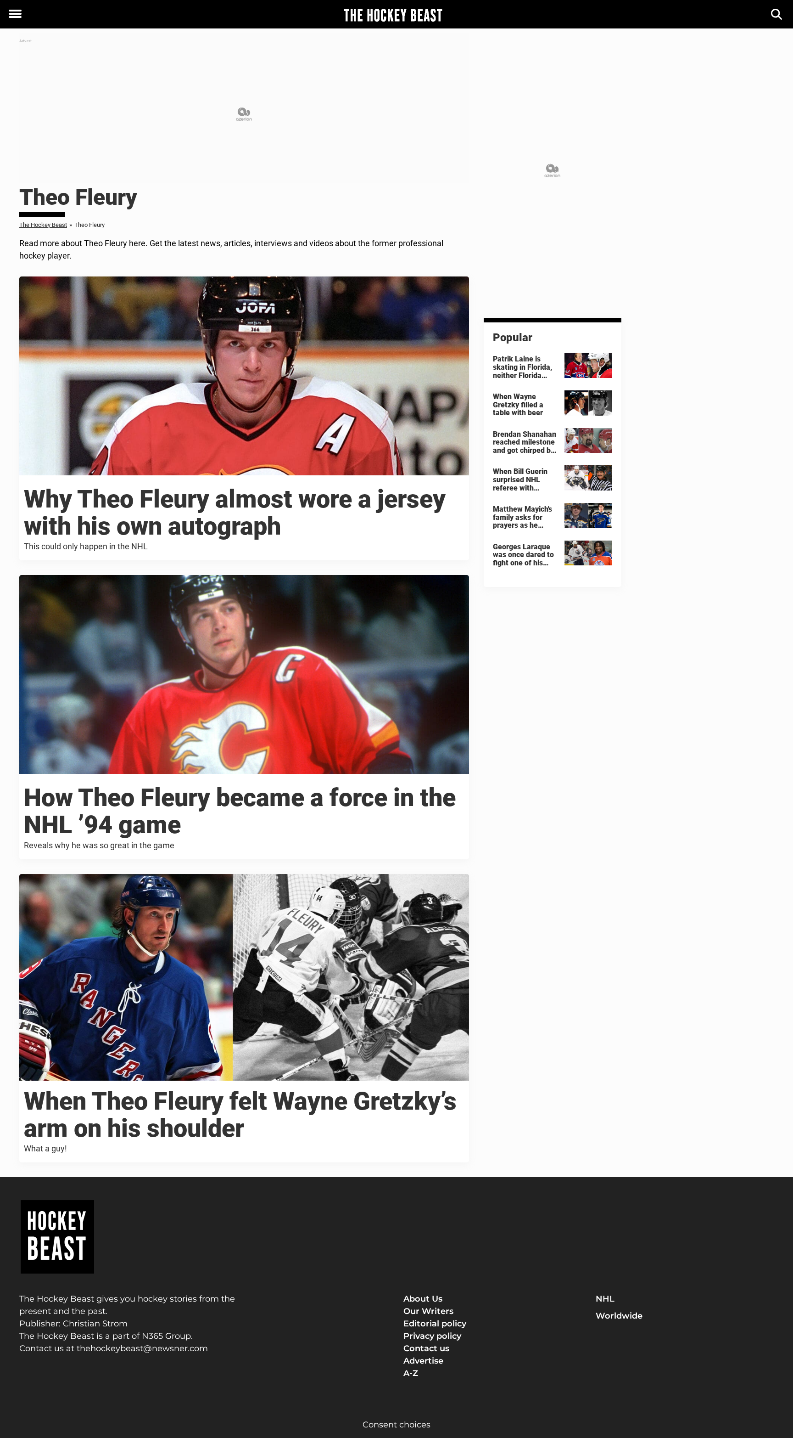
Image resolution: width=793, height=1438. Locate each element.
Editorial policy (434, 1324)
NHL (605, 1299)
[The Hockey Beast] (393, 15)
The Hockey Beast (43, 224)
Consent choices (396, 1425)
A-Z (410, 1373)
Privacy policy (432, 1336)
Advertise (423, 1361)
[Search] (777, 14)
